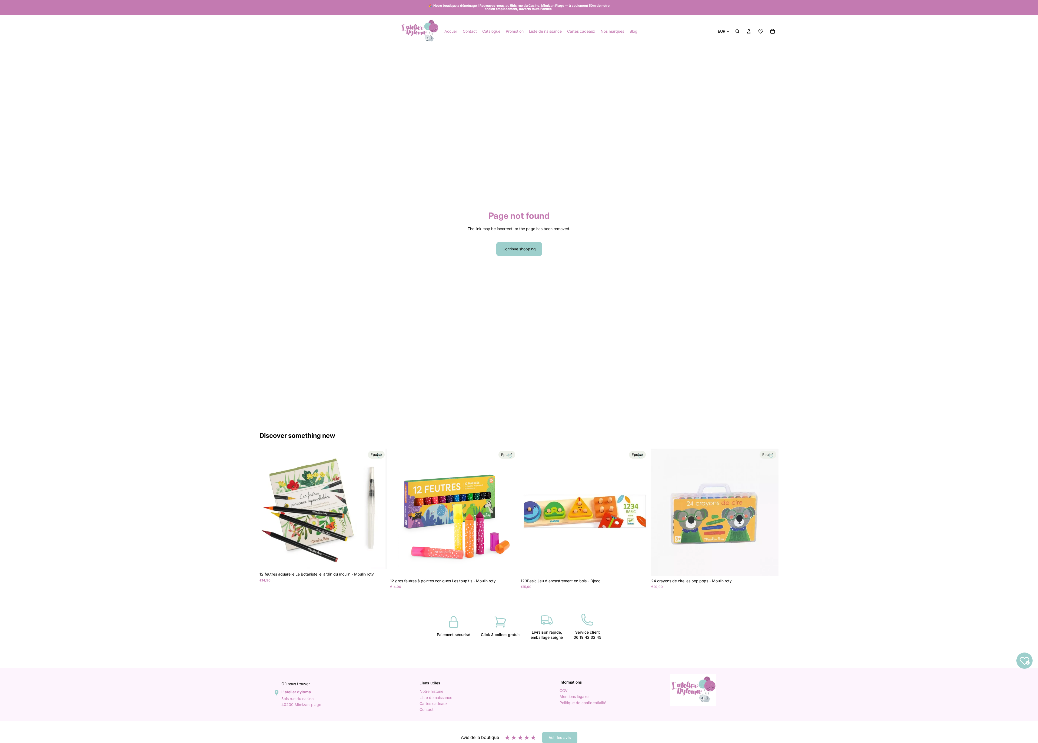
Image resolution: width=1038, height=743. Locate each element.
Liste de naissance (436, 697)
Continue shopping (519, 249)
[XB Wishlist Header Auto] (761, 31)
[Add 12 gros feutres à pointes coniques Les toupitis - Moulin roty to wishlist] (510, 456)
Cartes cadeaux (434, 703)
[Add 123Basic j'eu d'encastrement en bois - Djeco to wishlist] (640, 456)
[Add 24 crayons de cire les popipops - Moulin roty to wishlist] (771, 456)
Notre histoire (431, 691)
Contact (427, 709)
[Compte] (749, 31)
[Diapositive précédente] (398, 512)
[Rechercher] (737, 31)
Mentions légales (574, 696)
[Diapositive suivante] (509, 512)
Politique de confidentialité (583, 702)
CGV (564, 690)
